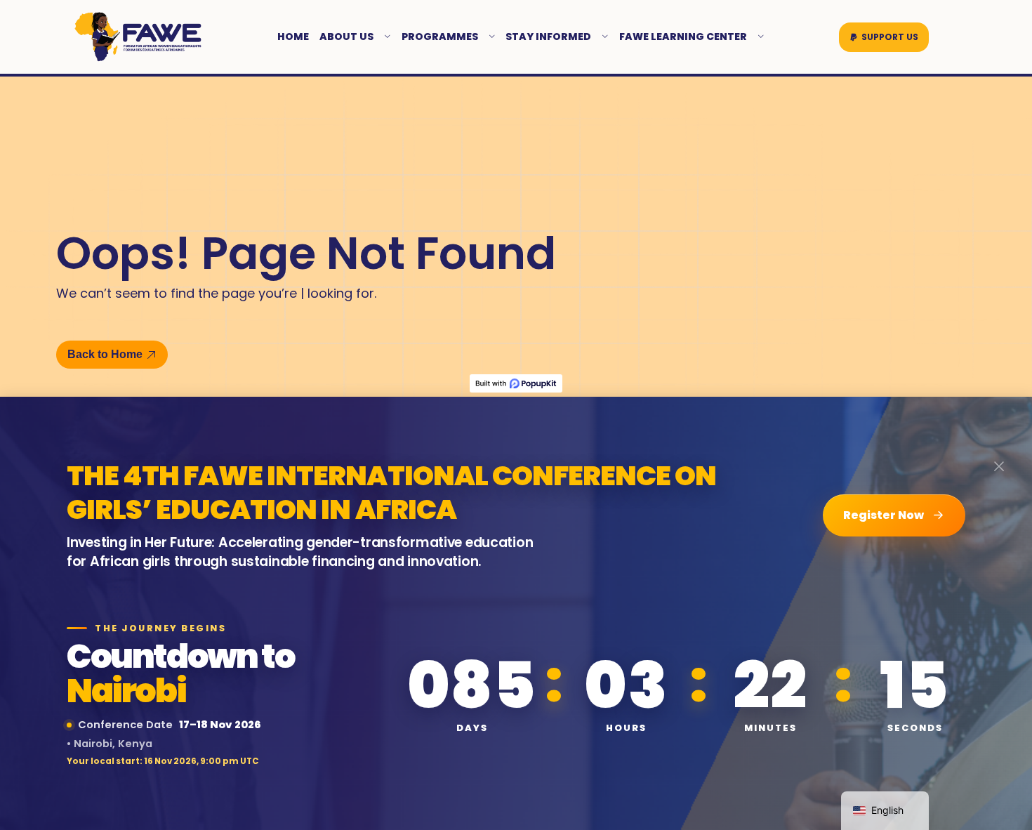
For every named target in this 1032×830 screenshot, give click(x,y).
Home (293, 36)
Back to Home (105, 354)
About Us (346, 36)
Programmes (440, 36)
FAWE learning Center (683, 36)
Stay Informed (548, 36)
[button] (884, 37)
